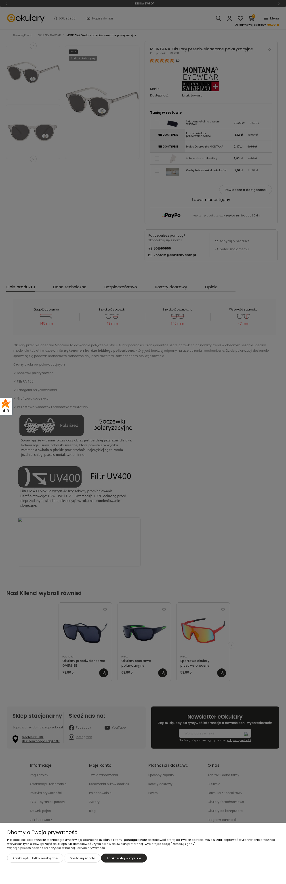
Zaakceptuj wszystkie (124, 858)
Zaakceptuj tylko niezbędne (35, 858)
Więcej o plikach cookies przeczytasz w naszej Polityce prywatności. (56, 848)
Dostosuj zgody (82, 858)
